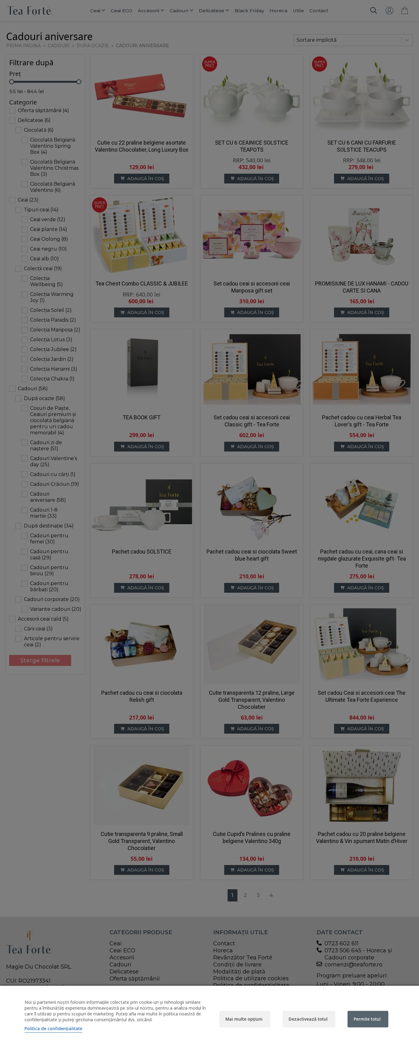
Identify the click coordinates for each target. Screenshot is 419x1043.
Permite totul (367, 1019)
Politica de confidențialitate (53, 1028)
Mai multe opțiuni (244, 1019)
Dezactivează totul (308, 1019)
